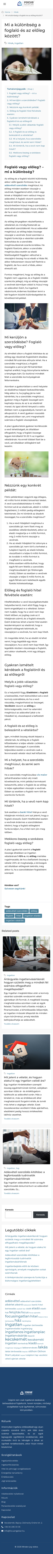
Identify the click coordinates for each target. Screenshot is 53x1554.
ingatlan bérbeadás (33, 1325)
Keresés (9, 1209)
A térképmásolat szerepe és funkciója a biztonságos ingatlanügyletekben (26, 1279)
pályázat (15, 1355)
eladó (36, 1308)
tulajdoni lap (32, 1355)
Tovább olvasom (11, 1024)
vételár (22, 1359)
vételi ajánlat (11, 1359)
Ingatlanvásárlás (16, 1335)
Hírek (16, 12)
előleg (34, 911)
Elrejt (30, 89)
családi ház (21, 1309)
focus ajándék (34, 1313)
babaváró (27, 1305)
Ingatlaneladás (12, 1328)
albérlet (9, 1304)
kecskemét (16, 1339)
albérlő (19, 1304)
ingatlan (13, 1324)
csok (28, 1308)
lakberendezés (29, 1348)
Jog (17, 1168)
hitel (18, 915)
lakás (43, 1347)
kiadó (32, 1343)
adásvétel (12, 1301)
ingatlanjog (26, 1328)
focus (25, 1312)
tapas (22, 1355)
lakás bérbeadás (13, 1351)
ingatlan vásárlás (15, 920)
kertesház (23, 1343)
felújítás (15, 1312)
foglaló (9, 915)
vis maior (42, 774)
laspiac (25, 1352)
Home (7, 12)
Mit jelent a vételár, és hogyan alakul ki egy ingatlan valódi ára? (25, 1249)
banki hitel (26, 812)
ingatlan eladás (32, 915)
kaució (31, 1336)
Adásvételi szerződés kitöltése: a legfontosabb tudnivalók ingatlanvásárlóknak (24, 1175)
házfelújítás (26, 1321)
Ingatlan (18, 43)
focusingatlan (17, 1316)
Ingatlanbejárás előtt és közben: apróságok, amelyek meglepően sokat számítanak (25, 1269)
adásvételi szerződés (16, 185)
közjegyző (18, 1348)
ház (18, 1320)
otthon (32, 1351)
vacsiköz (43, 1355)
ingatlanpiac (34, 1332)
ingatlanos (14, 1332)
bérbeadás (10, 1309)
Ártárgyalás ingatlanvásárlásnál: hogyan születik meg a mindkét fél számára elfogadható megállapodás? (26, 1239)
